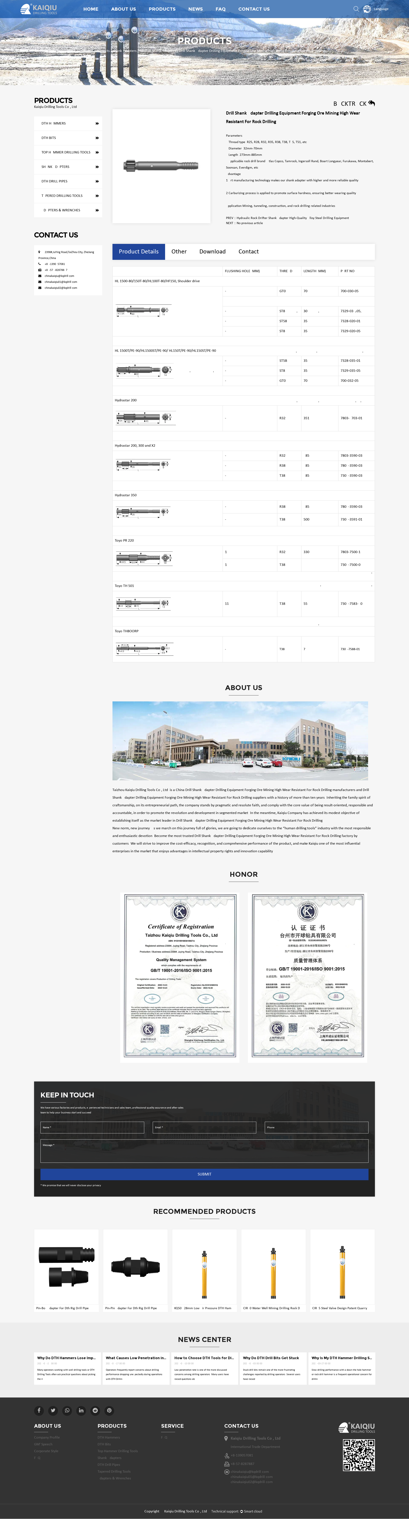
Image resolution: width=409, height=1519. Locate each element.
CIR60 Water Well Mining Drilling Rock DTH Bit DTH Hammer (285, 1308)
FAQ (221, 9)
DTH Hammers (54, 124)
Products (162, 9)
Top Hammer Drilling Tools (169, 16)
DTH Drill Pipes (54, 181)
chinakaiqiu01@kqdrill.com (61, 282)
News (195, 9)
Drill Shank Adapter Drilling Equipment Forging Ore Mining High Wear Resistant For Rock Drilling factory (273, 836)
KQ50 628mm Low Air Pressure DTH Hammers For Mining (214, 1308)
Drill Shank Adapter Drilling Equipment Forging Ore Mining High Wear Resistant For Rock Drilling (249, 821)
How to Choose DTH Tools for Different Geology (217, 1358)
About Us (123, 9)
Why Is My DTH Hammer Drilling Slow (344, 1358)
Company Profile (47, 1438)
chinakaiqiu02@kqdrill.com (61, 288)
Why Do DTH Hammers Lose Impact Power (74, 1358)
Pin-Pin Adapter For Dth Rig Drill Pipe (131, 1308)
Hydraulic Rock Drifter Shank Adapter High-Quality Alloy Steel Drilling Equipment (293, 218)
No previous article (250, 223)
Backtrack (350, 104)
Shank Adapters (125, 51)
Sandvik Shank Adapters (158, 51)
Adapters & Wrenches (61, 210)
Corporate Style (46, 1451)
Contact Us (254, 9)
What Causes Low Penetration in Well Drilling (146, 1358)
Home (90, 9)
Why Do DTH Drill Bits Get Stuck (271, 1358)
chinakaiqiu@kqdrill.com (59, 276)
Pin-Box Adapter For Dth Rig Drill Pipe (62, 1308)
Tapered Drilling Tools (62, 196)
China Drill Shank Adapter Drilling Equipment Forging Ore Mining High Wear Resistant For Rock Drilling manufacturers (265, 790)
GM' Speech (43, 1444)
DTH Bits (49, 138)
